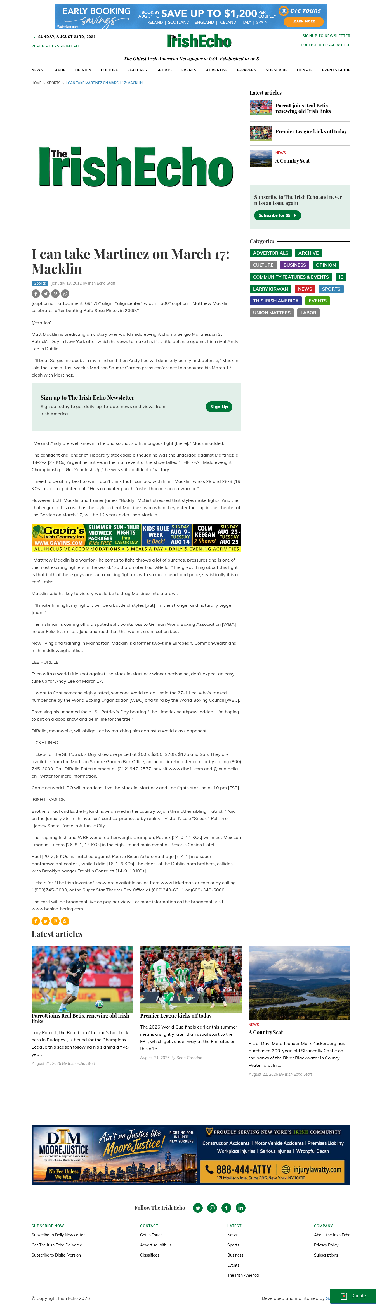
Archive (308, 253)
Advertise (217, 70)
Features (137, 70)
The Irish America (243, 1275)
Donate (305, 70)
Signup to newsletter (326, 36)
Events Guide (336, 70)
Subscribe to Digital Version (56, 1255)
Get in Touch (151, 1235)
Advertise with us (156, 1245)
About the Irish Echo (332, 1235)
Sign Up (219, 406)
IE (341, 277)
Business (295, 265)
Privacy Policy (326, 1245)
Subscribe (276, 70)
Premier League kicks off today (311, 131)
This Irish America (276, 300)
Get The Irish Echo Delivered (57, 1245)
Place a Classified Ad (55, 46)
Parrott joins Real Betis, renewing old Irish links (303, 108)
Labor (59, 70)
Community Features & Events (291, 277)
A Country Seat (292, 160)
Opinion (83, 70)
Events (189, 70)
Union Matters (272, 312)
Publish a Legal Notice (325, 45)
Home (36, 83)
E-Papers (246, 70)
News (37, 70)
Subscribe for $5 (274, 215)
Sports (164, 70)
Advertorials (270, 253)
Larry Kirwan (270, 289)
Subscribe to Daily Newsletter (58, 1235)
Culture (109, 70)
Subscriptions (326, 1255)
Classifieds (149, 1255)
